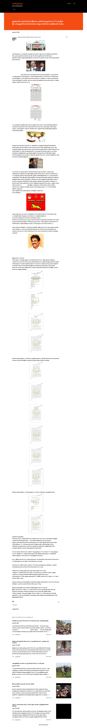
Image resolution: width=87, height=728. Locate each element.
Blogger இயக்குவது (44, 724)
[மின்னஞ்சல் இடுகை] (13, 601)
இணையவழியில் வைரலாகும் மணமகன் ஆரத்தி (23, 684)
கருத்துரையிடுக (15, 609)
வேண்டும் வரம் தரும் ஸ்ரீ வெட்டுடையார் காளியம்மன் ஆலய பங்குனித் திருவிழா (30, 620)
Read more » (49, 634)
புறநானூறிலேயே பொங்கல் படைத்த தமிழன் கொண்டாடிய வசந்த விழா (28, 663)
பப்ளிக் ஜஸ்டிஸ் (17, 3)
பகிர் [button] (66, 36)
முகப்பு (14, 9)
